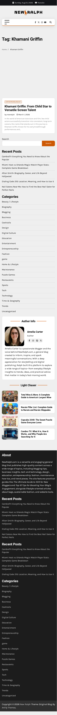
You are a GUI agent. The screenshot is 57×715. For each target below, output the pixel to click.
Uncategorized (9, 311)
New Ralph (25, 704)
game (4, 259)
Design (5, 228)
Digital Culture (9, 233)
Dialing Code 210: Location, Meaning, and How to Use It (28, 181)
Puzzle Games (8, 274)
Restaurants (8, 280)
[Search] (50, 22)
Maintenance (8, 269)
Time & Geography (11, 301)
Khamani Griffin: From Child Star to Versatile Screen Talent (28, 108)
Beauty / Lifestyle (10, 201)
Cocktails (6, 222)
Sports (5, 285)
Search (5, 139)
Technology (7, 295)
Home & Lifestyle (10, 264)
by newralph (10, 115)
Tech (4, 290)
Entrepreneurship (13, 102)
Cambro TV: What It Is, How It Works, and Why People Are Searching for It (34, 434)
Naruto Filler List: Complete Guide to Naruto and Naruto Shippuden (36, 408)
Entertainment (9, 243)
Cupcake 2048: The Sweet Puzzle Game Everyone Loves (36, 421)
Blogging (6, 212)
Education (7, 238)
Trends (5, 306)
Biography (6, 207)
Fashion (6, 254)
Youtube (41, 3)
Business (6, 217)
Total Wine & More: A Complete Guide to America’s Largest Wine (36, 396)
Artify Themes (9, 707)
